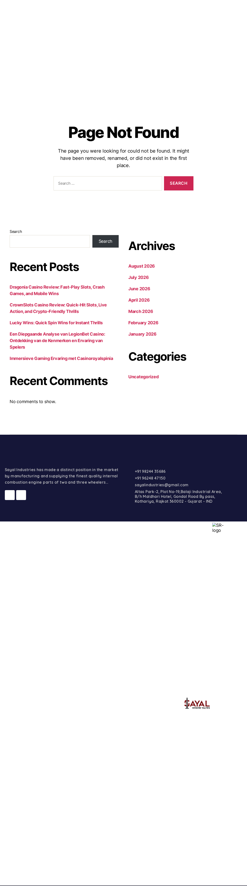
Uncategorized (143, 376)
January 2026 (142, 334)
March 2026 (140, 311)
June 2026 (139, 288)
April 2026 (139, 300)
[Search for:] (107, 184)
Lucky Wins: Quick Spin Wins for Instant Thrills (56, 322)
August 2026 (141, 266)
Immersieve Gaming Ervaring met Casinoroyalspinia (61, 358)
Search (16, 231)
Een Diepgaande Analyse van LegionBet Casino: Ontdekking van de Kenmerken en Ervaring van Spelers (57, 340)
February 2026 (143, 322)
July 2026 (138, 277)
